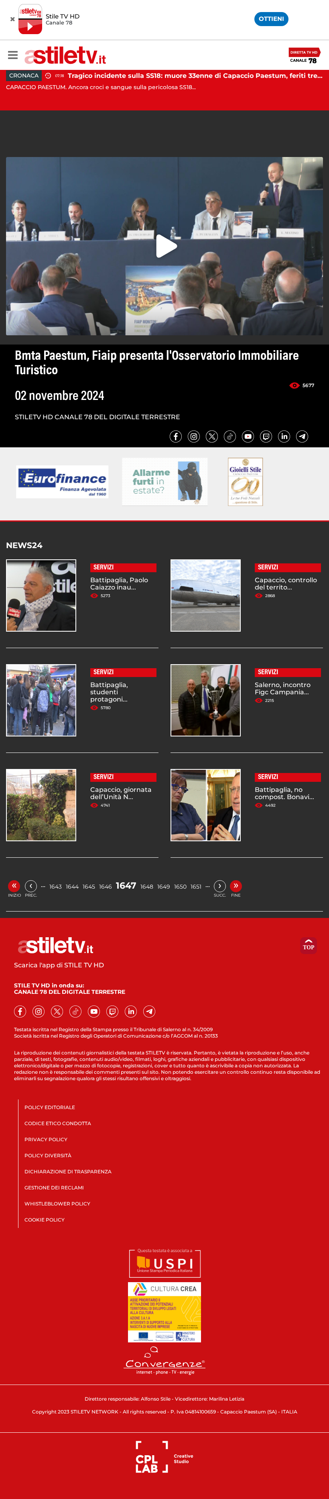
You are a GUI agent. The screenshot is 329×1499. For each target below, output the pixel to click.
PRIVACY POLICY (45, 1139)
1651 (196, 886)
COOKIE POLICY (44, 1220)
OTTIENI (271, 18)
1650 (180, 886)
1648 (146, 886)
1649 (163, 886)
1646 (105, 886)
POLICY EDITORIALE (49, 1107)
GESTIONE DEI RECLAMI (54, 1188)
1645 (89, 886)
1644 (72, 886)
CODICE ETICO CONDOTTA (57, 1123)
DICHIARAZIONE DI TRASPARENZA (68, 1172)
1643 (55, 886)
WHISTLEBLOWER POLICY (57, 1204)
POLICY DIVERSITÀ (47, 1155)
